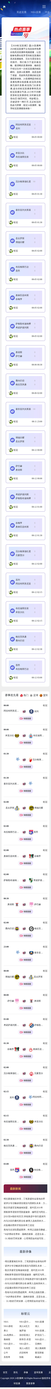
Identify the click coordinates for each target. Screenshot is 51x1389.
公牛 (6, 1352)
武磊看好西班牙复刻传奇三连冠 (19, 1225)
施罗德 (22, 1330)
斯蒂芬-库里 (25, 1339)
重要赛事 (30, 1383)
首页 (5, 1372)
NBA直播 (36, 12)
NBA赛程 (8, 1326)
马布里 (7, 1348)
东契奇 (7, 1357)
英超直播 (21, 12)
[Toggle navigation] (44, 6)
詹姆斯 (7, 1339)
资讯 (15, 1372)
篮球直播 (38, 1372)
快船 (21, 1357)
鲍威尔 (38, 1357)
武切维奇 (23, 1352)
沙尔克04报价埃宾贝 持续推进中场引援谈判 (25, 1216)
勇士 (6, 1330)
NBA (6, 1322)
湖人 (37, 1326)
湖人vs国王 (24, 1348)
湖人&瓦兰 (24, 1326)
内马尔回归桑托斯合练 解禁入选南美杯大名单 (26, 1221)
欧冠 (15, 137)
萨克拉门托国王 (42, 1335)
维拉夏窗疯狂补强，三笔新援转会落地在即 (24, 1199)
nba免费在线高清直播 (14, 1335)
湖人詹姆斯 (40, 1348)
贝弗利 (38, 1344)
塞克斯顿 (39, 1352)
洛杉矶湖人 (24, 1335)
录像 (26, 1372)
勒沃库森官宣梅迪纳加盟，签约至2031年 (23, 1207)
